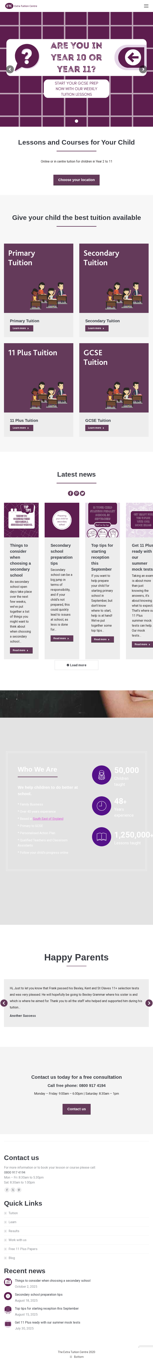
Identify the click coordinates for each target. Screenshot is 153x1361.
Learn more (19, 328)
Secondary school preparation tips (39, 1294)
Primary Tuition (24, 321)
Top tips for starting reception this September (102, 557)
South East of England (48, 819)
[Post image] (38, 278)
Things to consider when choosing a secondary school (52, 1281)
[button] (4, 1003)
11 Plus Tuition (24, 420)
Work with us (17, 1240)
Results (14, 1231)
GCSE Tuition (98, 420)
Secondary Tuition (102, 321)
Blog (12, 1258)
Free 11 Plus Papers (23, 1249)
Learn (12, 1222)
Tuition (13, 1213)
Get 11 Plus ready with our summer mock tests (47, 1322)
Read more (19, 650)
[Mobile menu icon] (146, 6)
